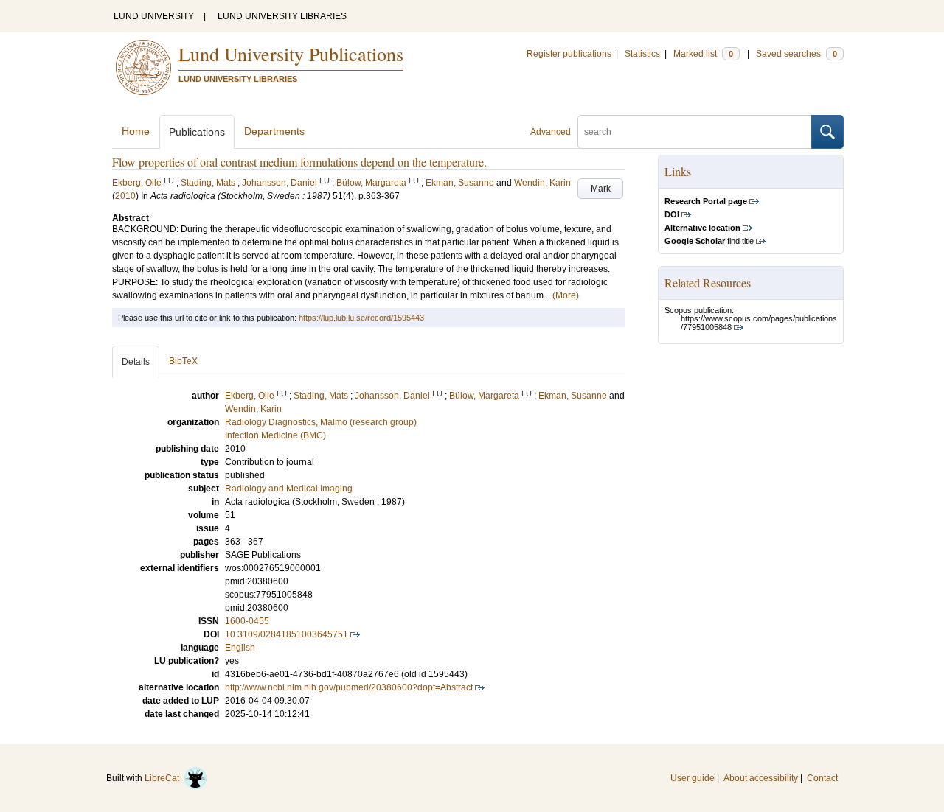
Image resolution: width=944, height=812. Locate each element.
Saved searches (796, 54)
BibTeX (183, 361)
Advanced (550, 132)
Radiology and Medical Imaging (289, 488)
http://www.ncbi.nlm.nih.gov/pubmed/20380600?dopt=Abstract (349, 687)
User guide (692, 778)
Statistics (642, 54)
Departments (274, 131)
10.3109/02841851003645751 (286, 634)
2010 (125, 196)
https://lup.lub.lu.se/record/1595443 (361, 317)
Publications (197, 132)
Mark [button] (601, 188)
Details (136, 362)
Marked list (703, 54)
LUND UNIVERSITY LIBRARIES (282, 16)
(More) (565, 295)
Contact (822, 778)
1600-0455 (247, 621)
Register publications (569, 54)
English (240, 648)
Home (136, 131)
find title (709, 241)
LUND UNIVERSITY (154, 16)
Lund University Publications (290, 53)
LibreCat (164, 778)
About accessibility (760, 778)
